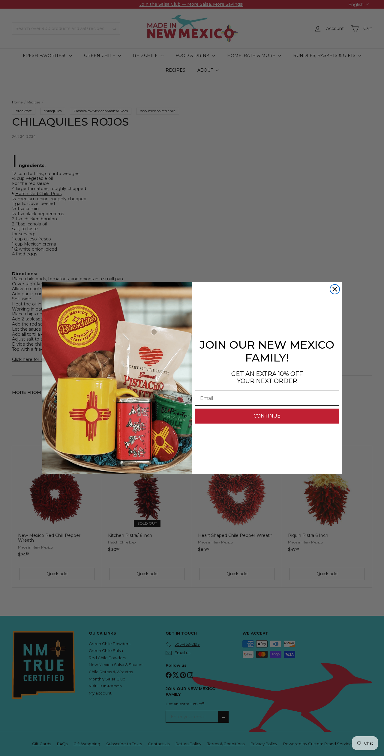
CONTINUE (267, 416)
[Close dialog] (335, 289)
